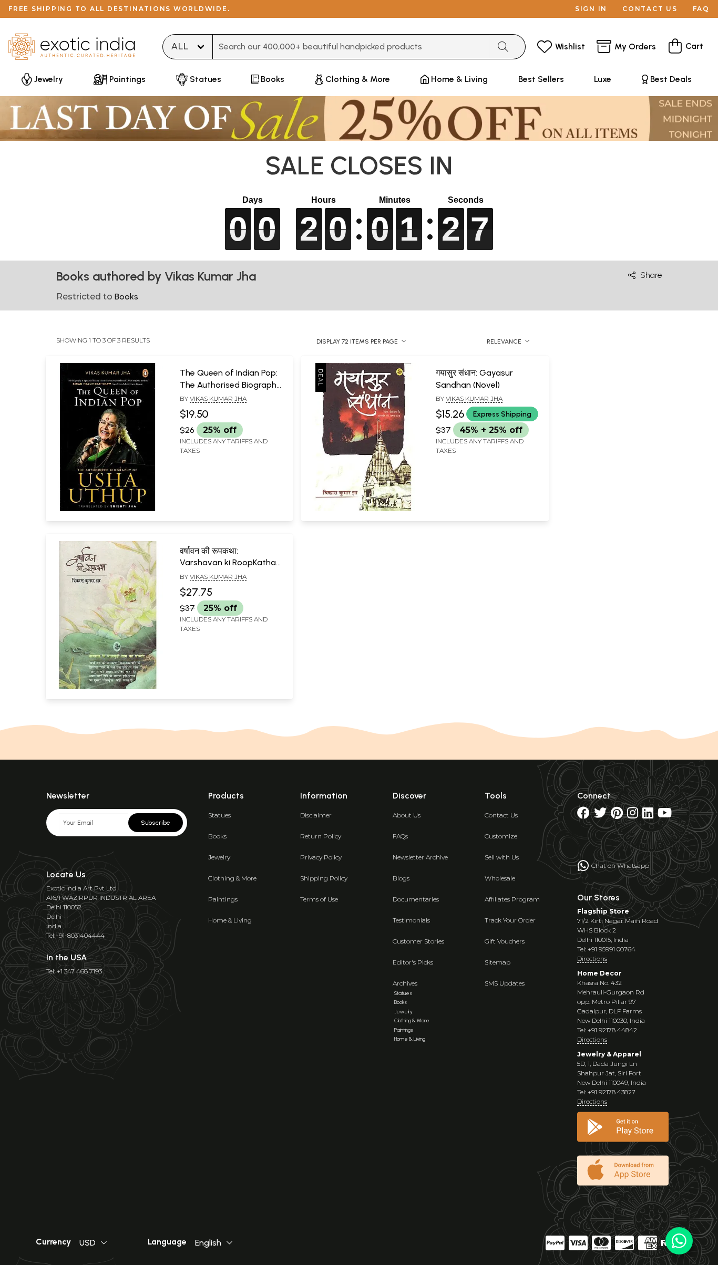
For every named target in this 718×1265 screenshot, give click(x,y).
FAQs (400, 836)
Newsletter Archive (420, 857)
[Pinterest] (617, 815)
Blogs (401, 878)
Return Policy (320, 836)
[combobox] (351, 46)
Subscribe (155, 822)
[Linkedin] (647, 815)
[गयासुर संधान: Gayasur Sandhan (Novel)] (362, 509)
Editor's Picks (413, 962)
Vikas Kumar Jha (218, 398)
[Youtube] (665, 815)
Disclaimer (316, 815)
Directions (592, 958)
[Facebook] (583, 815)
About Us (406, 815)
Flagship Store (603, 911)
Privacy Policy (321, 857)
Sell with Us (502, 857)
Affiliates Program (512, 899)
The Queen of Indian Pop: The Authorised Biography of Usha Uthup (230, 384)
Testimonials (411, 920)
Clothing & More (232, 878)
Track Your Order (510, 920)
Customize (501, 836)
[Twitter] (600, 815)
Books (217, 836)
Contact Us (501, 815)
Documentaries (416, 899)
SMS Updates (505, 983)
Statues (219, 815)
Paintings (223, 899)
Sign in (591, 9)
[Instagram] (632, 815)
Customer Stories (418, 941)
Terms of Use (319, 899)
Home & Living (230, 920)
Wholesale (500, 878)
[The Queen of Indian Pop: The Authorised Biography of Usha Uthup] (107, 509)
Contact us (650, 9)
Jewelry (219, 857)
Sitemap (497, 962)
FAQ (701, 9)
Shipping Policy (323, 878)
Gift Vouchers (505, 941)
